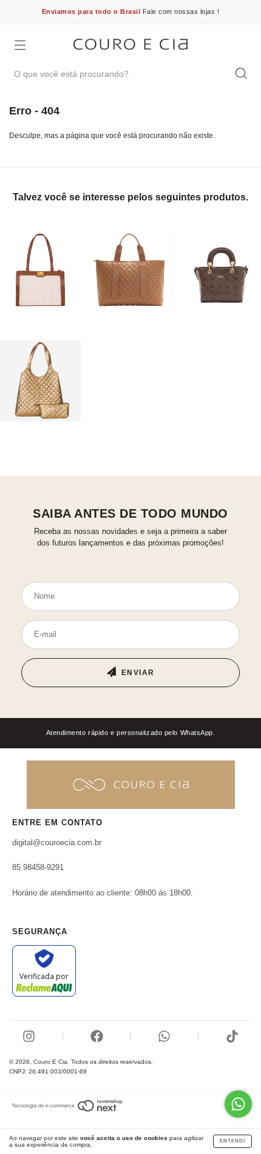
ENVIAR (138, 672)
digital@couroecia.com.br (56, 842)
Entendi (232, 1141)
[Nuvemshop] (67, 1105)
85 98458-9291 (38, 867)
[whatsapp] (164, 1036)
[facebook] (96, 1036)
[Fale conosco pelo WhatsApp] (238, 1104)
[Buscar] (241, 73)
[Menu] (20, 47)
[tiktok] (232, 1036)
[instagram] (28, 1036)
